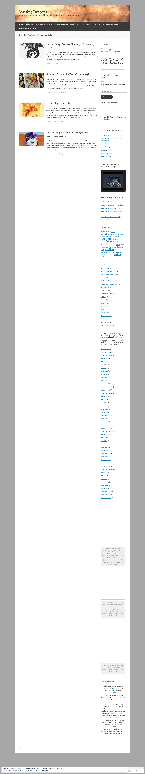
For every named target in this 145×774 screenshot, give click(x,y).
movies (120, 250)
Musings (103, 303)
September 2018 (106, 393)
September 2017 (106, 431)
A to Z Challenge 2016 (108, 268)
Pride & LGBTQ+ (87, 24)
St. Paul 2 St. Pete (106, 135)
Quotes (103, 313)
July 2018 (104, 400)
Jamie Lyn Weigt (110, 689)
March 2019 (105, 374)
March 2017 (105, 450)
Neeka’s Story (74, 24)
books (114, 236)
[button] (108, 183)
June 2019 (104, 365)
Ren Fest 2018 (99, 24)
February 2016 (105, 492)
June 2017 (104, 441)
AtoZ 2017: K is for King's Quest (111, 208)
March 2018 (105, 412)
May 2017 (104, 444)
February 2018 (105, 416)
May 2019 (104, 368)
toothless (111, 255)
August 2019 (105, 359)
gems (122, 245)
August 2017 (105, 435)
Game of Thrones (105, 245)
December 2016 (106, 460)
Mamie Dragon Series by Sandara (112, 205)
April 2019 (104, 371)
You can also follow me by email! (111, 76)
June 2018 (104, 403)
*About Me (29, 24)
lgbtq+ (116, 250)
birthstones (119, 234)
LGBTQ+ (103, 297)
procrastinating (108, 252)
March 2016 (105, 488)
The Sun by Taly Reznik (58, 103)
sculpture (104, 254)
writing (118, 254)
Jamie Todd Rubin (106, 153)
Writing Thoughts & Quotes (28, 29)
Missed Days (105, 300)
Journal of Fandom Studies (109, 144)
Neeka (62, 63)
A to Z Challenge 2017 (108, 272)
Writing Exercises (106, 325)
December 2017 (106, 422)
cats (118, 236)
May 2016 (104, 482)
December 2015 (106, 498)
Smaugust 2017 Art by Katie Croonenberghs (68, 74)
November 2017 (106, 425)
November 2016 (106, 463)
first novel (121, 242)
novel (123, 250)
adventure (106, 231)
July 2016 (104, 476)
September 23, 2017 (52, 63)
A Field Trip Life (106, 157)
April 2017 (104, 447)
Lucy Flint (104, 150)
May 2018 (104, 406)
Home (21, 24)
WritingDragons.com (108, 732)
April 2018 (104, 409)
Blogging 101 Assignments (109, 284)
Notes (103, 310)
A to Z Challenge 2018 (108, 275)
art (113, 231)
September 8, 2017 (52, 122)
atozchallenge (108, 234)
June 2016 (104, 479)
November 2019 (106, 352)
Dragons (63, 92)
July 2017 (104, 438)
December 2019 (106, 349)
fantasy (106, 242)
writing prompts (106, 257)
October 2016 (105, 466)
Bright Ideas (105, 287)
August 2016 (105, 473)
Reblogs (103, 319)
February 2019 (105, 378)
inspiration (107, 249)
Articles (103, 278)
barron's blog (105, 147)
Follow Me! (107, 97)
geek (117, 244)
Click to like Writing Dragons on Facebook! (113, 118)
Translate (117, 52)
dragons (106, 239)
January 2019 (105, 381)
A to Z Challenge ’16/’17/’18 (43, 24)
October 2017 (105, 428)
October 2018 (105, 390)
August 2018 (105, 397)
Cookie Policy (44, 770)
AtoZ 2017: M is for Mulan (109, 202)
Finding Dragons (106, 294)
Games (112, 245)
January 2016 (105, 495)
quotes (118, 252)
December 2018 (106, 384)
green (102, 247)
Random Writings (112, 24)
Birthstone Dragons (61, 24)
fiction (114, 242)
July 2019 (104, 362)
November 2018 (106, 387)
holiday (106, 247)
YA (112, 257)
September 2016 (106, 469)
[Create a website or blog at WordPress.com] (20, 748)
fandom (115, 239)
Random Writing (106, 316)
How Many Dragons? (116, 247)
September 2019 (106, 355)
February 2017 (105, 454)
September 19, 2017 (52, 92)
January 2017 (105, 457)
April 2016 (104, 485)
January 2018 (105, 419)
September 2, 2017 (52, 154)
